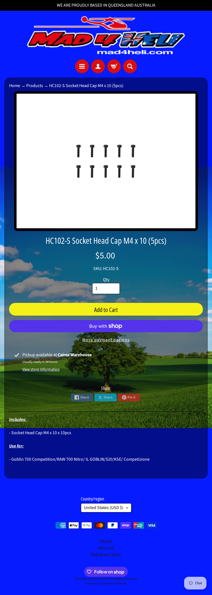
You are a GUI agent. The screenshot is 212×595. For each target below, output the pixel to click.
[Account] (98, 66)
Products (34, 86)
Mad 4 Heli (104, 579)
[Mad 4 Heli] (106, 35)
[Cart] (114, 66)
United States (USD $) (103, 508)
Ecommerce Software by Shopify (106, 583)
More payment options (106, 340)
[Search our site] (130, 66)
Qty (106, 280)
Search (106, 541)
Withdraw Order (106, 555)
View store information (41, 369)
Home (14, 86)
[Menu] (82, 66)
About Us (106, 548)
